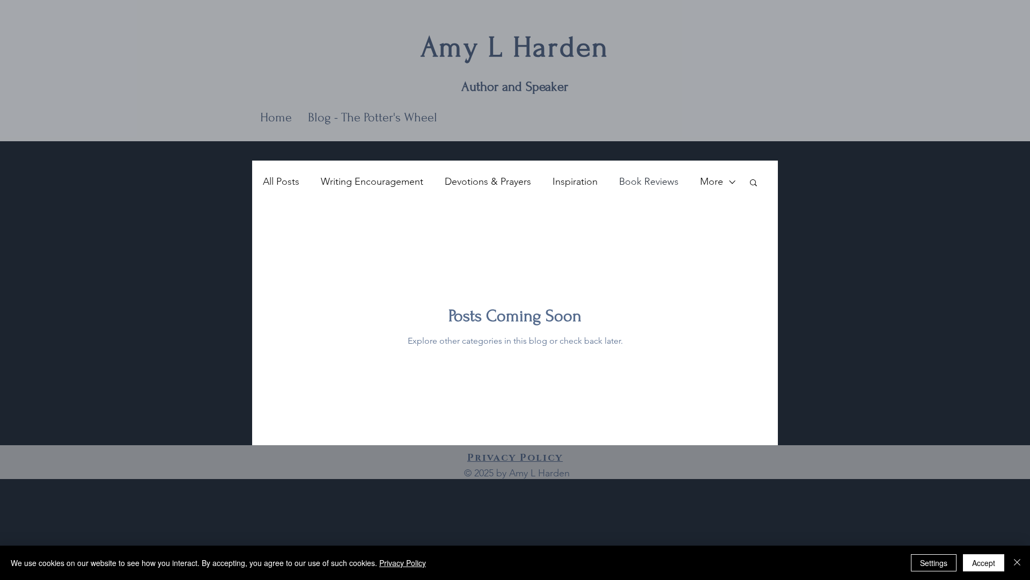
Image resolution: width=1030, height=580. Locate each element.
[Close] (1017, 562)
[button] (753, 183)
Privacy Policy (402, 562)
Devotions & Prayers (488, 181)
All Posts (281, 181)
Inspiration (575, 181)
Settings (933, 562)
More (711, 181)
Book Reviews (649, 181)
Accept (983, 562)
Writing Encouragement (372, 181)
